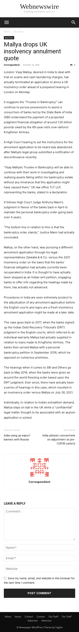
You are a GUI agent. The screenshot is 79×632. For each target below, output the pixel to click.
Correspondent (12, 64)
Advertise (33, 620)
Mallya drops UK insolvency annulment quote (32, 51)
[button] (6, 22)
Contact (29, 616)
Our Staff (53, 616)
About (8, 616)
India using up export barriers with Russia (17, 437)
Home (7, 31)
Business (19, 31)
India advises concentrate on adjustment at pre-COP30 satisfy (58, 439)
